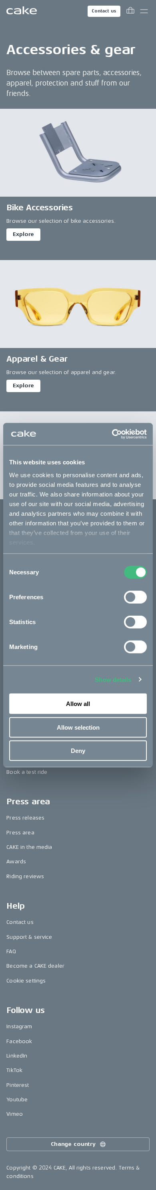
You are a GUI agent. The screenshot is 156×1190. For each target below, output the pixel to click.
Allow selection (78, 727)
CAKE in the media (29, 847)
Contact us (104, 11)
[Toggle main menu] (144, 11)
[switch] (135, 597)
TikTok (14, 1070)
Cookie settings (26, 981)
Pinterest (17, 1085)
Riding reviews (25, 876)
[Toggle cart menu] (130, 11)
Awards (16, 861)
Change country (73, 1144)
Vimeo (14, 1114)
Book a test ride (26, 772)
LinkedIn (16, 1056)
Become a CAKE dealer (35, 966)
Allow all (78, 703)
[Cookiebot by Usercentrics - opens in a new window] (112, 434)
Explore (23, 234)
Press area (20, 833)
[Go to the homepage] (21, 11)
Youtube (17, 1099)
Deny (78, 750)
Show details (113, 679)
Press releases (25, 818)
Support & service (29, 937)
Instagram (19, 1026)
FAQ (11, 951)
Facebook (19, 1041)
